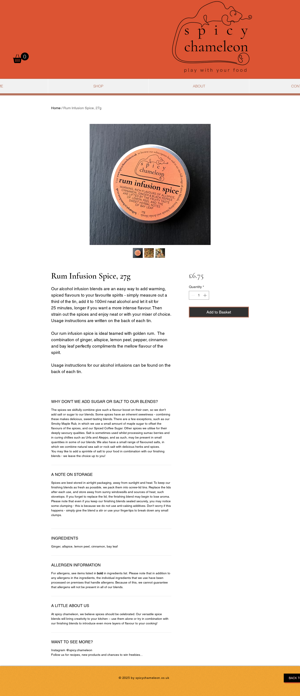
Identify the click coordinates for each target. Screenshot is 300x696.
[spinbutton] (199, 295)
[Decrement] (193, 295)
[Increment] (205, 295)
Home (56, 108)
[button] (21, 58)
